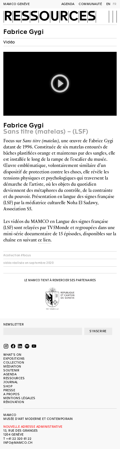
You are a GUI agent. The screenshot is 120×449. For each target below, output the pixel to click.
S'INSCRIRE (98, 331)
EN (108, 4)
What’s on (12, 355)
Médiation (12, 366)
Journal (10, 382)
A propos (11, 394)
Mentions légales (19, 398)
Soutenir (11, 370)
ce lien (44, 239)
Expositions (14, 358)
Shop (7, 386)
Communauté (90, 4)
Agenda (68, 4)
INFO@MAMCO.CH (18, 443)
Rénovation (13, 402)
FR (115, 4)
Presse (9, 390)
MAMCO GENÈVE (16, 4)
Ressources (50, 16)
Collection (13, 362)
